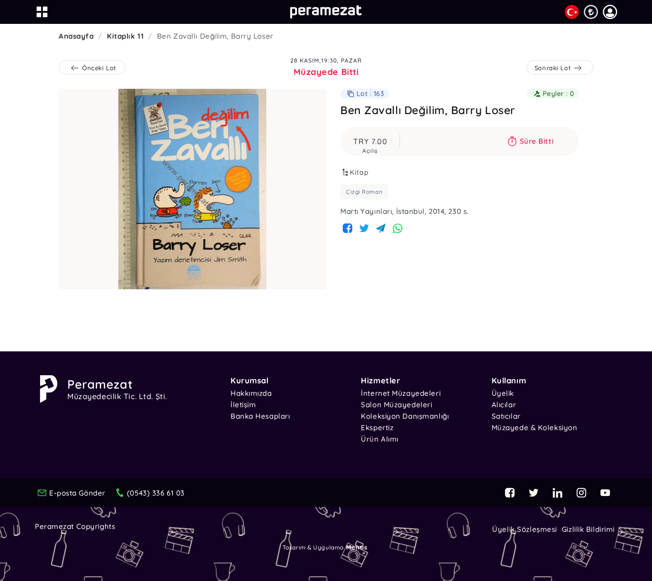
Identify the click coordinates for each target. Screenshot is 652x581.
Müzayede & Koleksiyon (535, 427)
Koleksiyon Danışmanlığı (405, 416)
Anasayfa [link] (76, 36)
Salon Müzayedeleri (396, 404)
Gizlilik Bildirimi (588, 529)
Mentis (356, 547)
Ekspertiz (377, 427)
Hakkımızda (251, 393)
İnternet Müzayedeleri (401, 393)
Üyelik (503, 393)
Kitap (359, 172)
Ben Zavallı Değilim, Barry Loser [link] (215, 36)
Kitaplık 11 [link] (125, 36)
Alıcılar (504, 404)
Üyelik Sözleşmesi (524, 529)
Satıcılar (506, 416)
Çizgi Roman (364, 191)
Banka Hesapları (260, 416)
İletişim (243, 404)
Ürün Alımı (380, 439)
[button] (610, 12)
